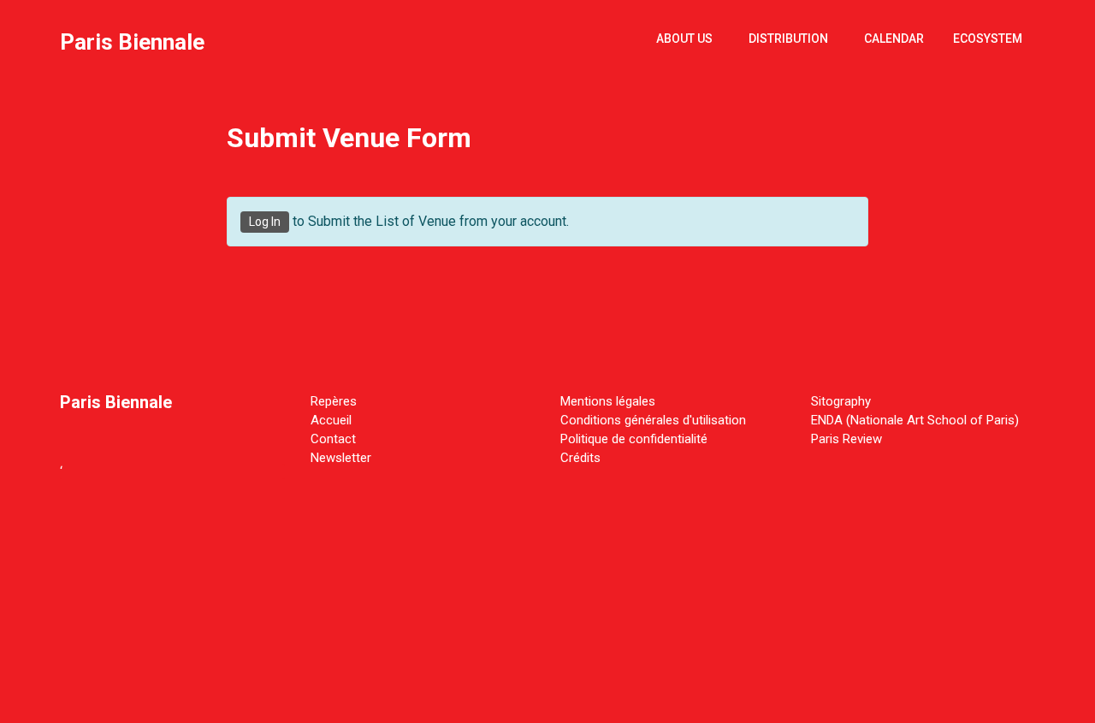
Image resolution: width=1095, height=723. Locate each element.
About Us (684, 38)
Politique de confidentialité (633, 439)
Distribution (788, 38)
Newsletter (341, 457)
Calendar (894, 38)
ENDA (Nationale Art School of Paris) (915, 420)
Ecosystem (987, 38)
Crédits (580, 457)
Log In (265, 221)
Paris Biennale (132, 42)
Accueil (331, 420)
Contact (333, 439)
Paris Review (846, 439)
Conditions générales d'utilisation (653, 420)
